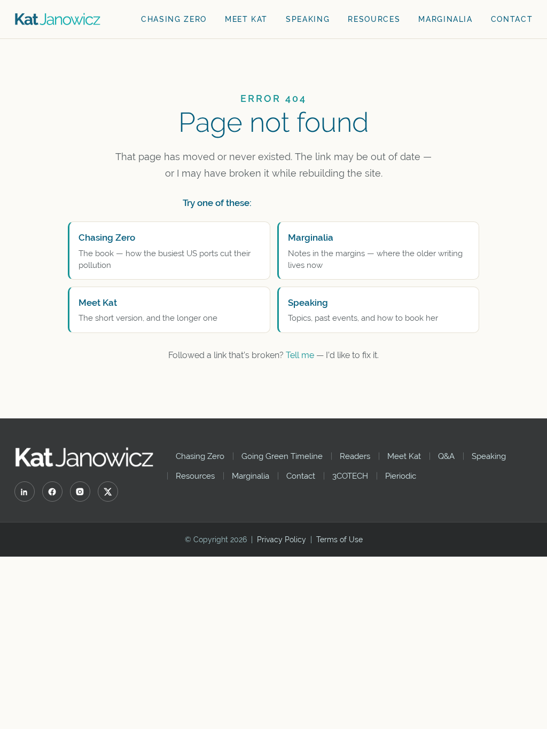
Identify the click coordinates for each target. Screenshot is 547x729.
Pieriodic (400, 476)
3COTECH (350, 476)
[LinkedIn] (24, 491)
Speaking (308, 19)
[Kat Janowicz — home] (57, 19)
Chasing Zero (174, 19)
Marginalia (445, 19)
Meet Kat (246, 19)
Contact (512, 19)
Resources (374, 19)
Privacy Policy (281, 539)
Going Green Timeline (282, 456)
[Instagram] (80, 491)
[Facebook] (52, 491)
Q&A (446, 456)
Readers (355, 456)
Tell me (300, 355)
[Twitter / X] (108, 491)
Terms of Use (339, 539)
